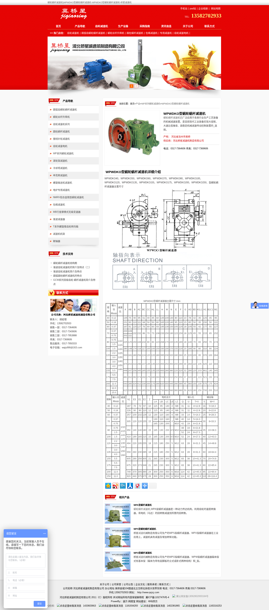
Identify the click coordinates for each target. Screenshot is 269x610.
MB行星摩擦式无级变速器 (67, 212)
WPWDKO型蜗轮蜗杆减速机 (175, 104)
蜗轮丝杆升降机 (116, 33)
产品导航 (80, 26)
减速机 (141, 533)
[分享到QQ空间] (107, 485)
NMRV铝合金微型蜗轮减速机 (68, 197)
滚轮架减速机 (60, 160)
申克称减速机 (60, 175)
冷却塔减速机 (60, 168)
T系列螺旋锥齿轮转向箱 (65, 226)
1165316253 (215, 605)
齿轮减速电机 (181, 33)
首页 (58, 26)
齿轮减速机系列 (61, 124)
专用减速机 (166, 33)
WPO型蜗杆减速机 (143, 553)
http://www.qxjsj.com (148, 592)
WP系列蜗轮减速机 (150, 104)
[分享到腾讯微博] (122, 485)
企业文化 (140, 584)
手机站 (183, 8)
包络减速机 (152, 33)
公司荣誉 (116, 584)
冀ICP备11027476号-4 (157, 597)
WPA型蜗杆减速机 (143, 505)
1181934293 (131, 605)
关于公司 (188, 26)
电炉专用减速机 (61, 190)
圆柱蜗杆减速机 (135, 33)
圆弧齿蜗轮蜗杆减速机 (93, 33)
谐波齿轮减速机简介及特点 (67, 271)
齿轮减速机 (101, 26)
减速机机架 (59, 233)
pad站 (193, 8)
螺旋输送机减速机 (62, 182)
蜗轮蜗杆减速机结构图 (65, 263)
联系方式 (209, 26)
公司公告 (128, 584)
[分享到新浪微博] (115, 485)
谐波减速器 (59, 219)
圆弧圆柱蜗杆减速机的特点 (67, 275)
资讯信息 (166, 26)
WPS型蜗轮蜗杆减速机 (145, 529)
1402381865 (173, 605)
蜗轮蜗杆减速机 (171, 117)
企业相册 (203, 8)
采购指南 (145, 26)
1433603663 (89, 605)
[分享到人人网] (129, 485)
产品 (138, 104)
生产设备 (123, 26)
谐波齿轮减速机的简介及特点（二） (72, 267)
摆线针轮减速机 (61, 138)
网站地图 (216, 8)
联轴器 (56, 241)
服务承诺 (152, 584)
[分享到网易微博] (137, 485)
